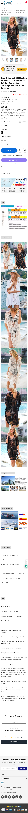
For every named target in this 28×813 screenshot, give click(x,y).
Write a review (14, 722)
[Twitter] (6, 797)
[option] (14, 36)
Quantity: (3, 140)
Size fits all (4, 125)
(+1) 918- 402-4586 (10, 71)
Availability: (4, 101)
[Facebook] (2, 797)
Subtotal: (3, 136)
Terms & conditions (16, 155)
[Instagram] (9, 797)
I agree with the (7, 155)
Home (2, 8)
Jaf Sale (7, 97)
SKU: (2, 99)
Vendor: (3, 97)
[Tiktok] (20, 797)
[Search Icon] (17, 3)
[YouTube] (17, 797)
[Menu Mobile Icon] (2, 3)
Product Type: (4, 103)
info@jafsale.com (11, 792)
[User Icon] (21, 3)
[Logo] (8, 3)
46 (4, 167)
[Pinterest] (13, 797)
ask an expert (22, 69)
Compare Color (22, 50)
